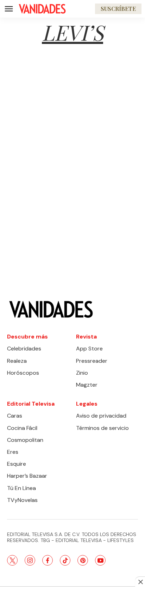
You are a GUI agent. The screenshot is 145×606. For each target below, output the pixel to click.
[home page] (42, 8)
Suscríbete (118, 8)
